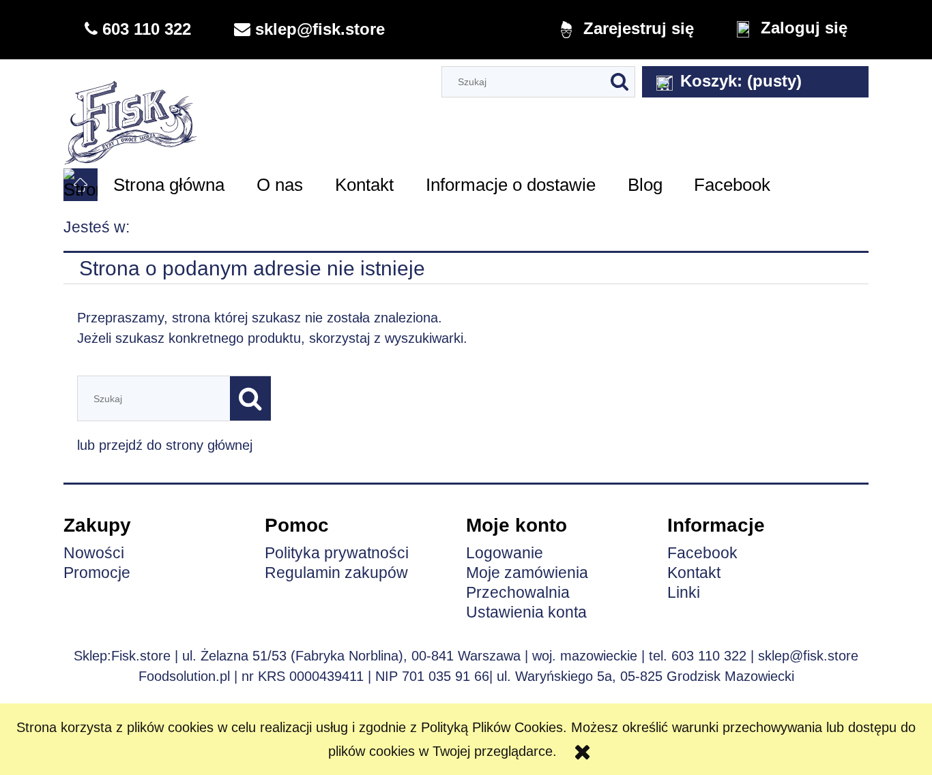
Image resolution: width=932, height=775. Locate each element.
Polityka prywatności (337, 553)
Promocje (96, 572)
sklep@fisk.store (808, 655)
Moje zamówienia (527, 572)
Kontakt (693, 572)
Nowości (93, 553)
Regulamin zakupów (336, 572)
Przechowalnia (518, 592)
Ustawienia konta (526, 612)
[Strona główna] (130, 113)
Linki (683, 592)
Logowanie (504, 553)
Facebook (702, 553)
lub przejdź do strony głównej (164, 445)
